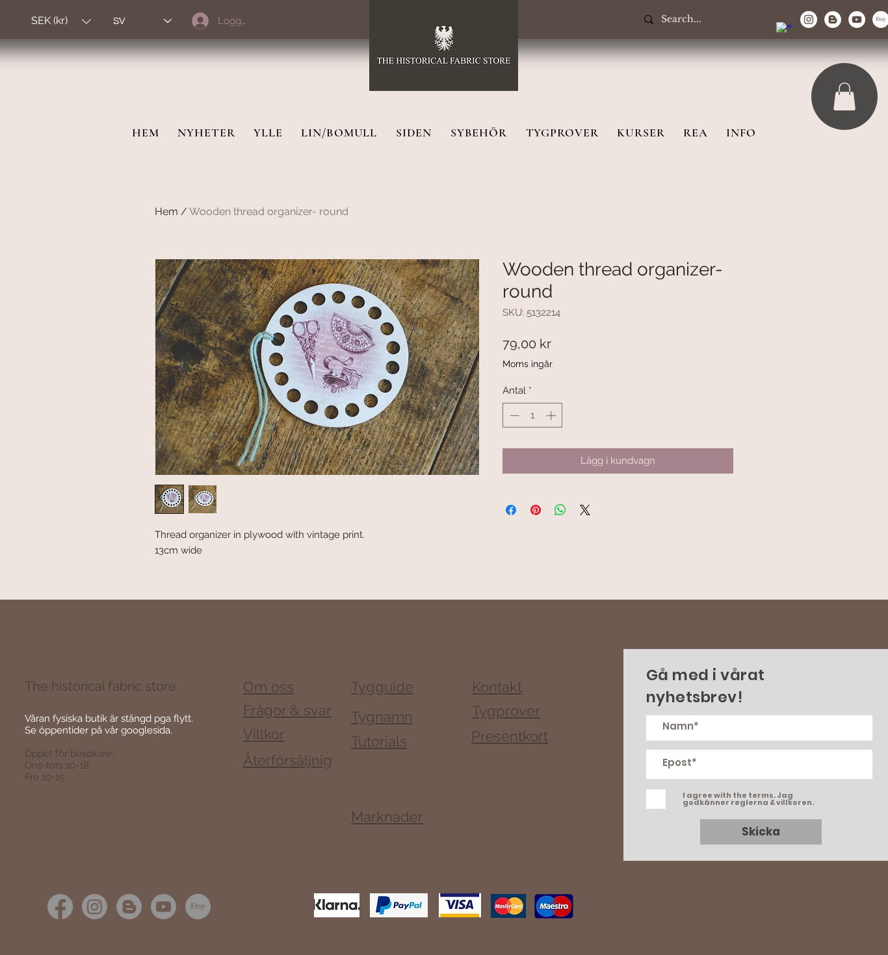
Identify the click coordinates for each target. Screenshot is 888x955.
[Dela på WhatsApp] (560, 510)
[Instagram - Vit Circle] (808, 19)
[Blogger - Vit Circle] (832, 19)
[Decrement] (513, 415)
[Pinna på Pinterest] (535, 510)
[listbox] (61, 21)
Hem (166, 211)
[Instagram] (94, 906)
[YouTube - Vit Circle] (856, 19)
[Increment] (552, 415)
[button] (61, 21)
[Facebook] (60, 906)
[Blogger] (129, 906)
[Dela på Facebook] (511, 510)
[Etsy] (198, 906)
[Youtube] (163, 906)
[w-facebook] (784, 30)
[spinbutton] (532, 415)
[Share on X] (585, 510)
